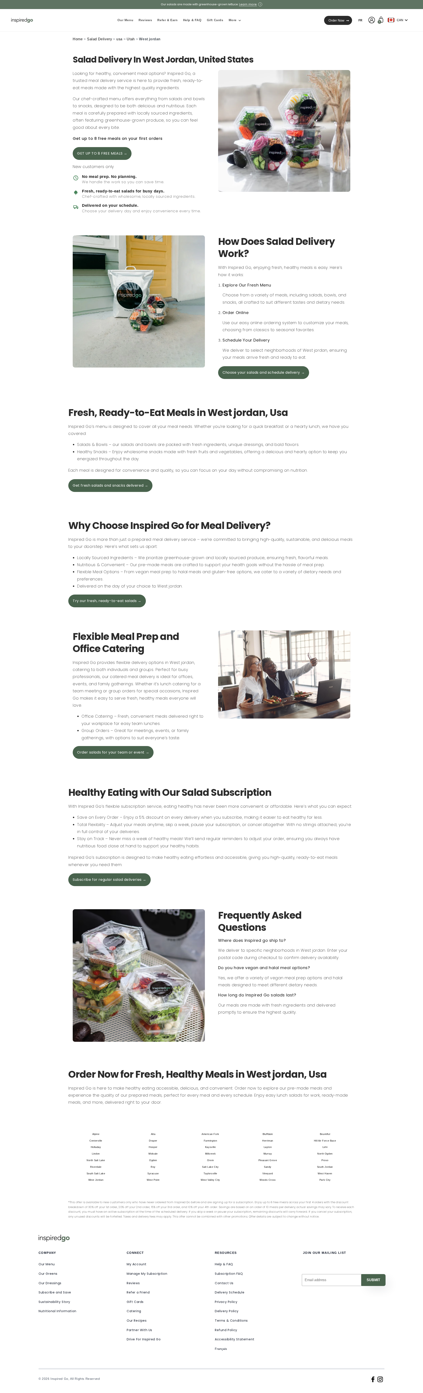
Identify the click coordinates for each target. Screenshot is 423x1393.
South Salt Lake (96, 1173)
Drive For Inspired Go (144, 1339)
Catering (134, 1311)
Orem (210, 1160)
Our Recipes (137, 1320)
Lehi (325, 1147)
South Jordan (325, 1167)
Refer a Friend (138, 1292)
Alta (153, 1134)
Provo (324, 1160)
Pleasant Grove (267, 1160)
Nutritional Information (57, 1311)
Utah (131, 39)
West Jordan (96, 1180)
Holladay (96, 1147)
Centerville (95, 1140)
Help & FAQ (224, 1264)
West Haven (325, 1173)
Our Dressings (50, 1283)
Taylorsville (210, 1173)
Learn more (248, 4)
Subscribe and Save (55, 1292)
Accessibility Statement (234, 1339)
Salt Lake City (210, 1167)
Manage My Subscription (147, 1273)
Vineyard (267, 1173)
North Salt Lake (96, 1160)
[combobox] (399, 20)
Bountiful (325, 1134)
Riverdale (95, 1167)
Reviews (133, 1283)
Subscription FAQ (229, 1273)
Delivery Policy (227, 1311)
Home (78, 39)
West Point (153, 1180)
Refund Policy (226, 1330)
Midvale (153, 1153)
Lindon (96, 1153)
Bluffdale (268, 1134)
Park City (324, 1180)
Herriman (267, 1140)
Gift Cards (135, 1302)
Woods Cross (268, 1180)
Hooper (153, 1147)
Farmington (210, 1140)
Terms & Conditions (231, 1320)
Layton (268, 1147)
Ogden (153, 1160)
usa (119, 39)
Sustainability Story (54, 1302)
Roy (153, 1167)
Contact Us (224, 1283)
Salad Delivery (99, 39)
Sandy (267, 1167)
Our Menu (47, 1264)
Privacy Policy (226, 1302)
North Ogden (325, 1153)
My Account (137, 1264)
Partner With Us (139, 1330)
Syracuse (153, 1173)
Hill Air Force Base (325, 1140)
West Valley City (210, 1180)
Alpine (96, 1134)
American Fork (210, 1134)
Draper (153, 1140)
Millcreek (210, 1153)
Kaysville (210, 1147)
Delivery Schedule (229, 1292)
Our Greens (48, 1273)
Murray (267, 1153)
